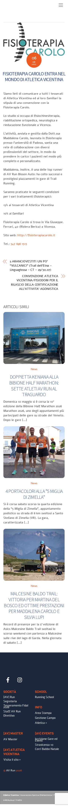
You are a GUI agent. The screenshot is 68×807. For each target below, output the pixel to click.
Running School (44, 697)
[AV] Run (9, 697)
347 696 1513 (19, 244)
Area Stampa (43, 713)
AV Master (10, 739)
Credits (19, 800)
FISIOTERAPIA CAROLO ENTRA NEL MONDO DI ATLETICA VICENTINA (34, 77)
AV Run (10, 770)
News (34, 369)
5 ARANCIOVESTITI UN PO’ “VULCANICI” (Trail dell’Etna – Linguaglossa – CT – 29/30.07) (31, 265)
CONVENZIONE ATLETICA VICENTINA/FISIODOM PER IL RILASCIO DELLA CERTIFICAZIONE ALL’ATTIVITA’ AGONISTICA (34, 282)
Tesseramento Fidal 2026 (15, 706)
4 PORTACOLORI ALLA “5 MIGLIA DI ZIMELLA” (34, 494)
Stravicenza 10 (44, 745)
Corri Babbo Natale (47, 749)
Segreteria (10, 701)
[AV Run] (25, 18)
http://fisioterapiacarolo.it (36, 235)
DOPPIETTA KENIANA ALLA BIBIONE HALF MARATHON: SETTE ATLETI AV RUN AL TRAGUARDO (34, 385)
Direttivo (9, 716)
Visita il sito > (12, 760)
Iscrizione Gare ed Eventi (46, 740)
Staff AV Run (12, 711)
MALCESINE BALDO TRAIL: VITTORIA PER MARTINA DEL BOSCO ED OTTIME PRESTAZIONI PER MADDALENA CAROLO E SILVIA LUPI (34, 605)
